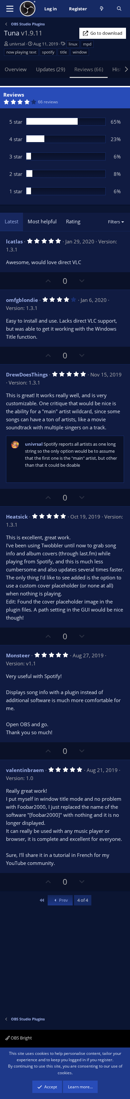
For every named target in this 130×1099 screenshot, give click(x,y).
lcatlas (14, 241)
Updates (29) (50, 69)
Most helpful (42, 221)
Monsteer (18, 655)
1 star (15, 191)
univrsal (17, 44)
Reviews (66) (88, 69)
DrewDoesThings (27, 374)
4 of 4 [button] (82, 900)
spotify (48, 52)
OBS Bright (21, 1038)
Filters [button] (114, 222)
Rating (73, 221)
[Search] (119, 9)
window (80, 52)
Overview (16, 69)
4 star (15, 139)
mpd (87, 44)
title (63, 52)
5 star (15, 121)
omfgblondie (22, 300)
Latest (11, 221)
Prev (63, 900)
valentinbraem (25, 770)
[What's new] (102, 9)
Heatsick (17, 516)
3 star (15, 156)
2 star (15, 174)
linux (73, 44)
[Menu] (10, 8)
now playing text (21, 52)
